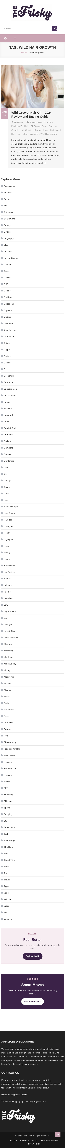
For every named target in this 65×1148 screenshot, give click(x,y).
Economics (9, 376)
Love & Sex (9, 631)
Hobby (7, 552)
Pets (6, 735)
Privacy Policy (34, 1144)
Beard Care (9, 218)
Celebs (7, 290)
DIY (5, 369)
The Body (8, 847)
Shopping (8, 794)
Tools (6, 866)
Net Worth (9, 709)
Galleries (8, 441)
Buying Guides (11, 258)
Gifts (6, 467)
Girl (5, 474)
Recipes (8, 762)
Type (6, 886)
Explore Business (32, 1001)
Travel (7, 879)
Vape (6, 893)
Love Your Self (11, 637)
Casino (7, 277)
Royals (7, 781)
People (7, 729)
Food (6, 421)
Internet (7, 592)
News (6, 716)
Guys (6, 493)
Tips (6, 853)
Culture (7, 356)
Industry (8, 585)
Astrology (8, 212)
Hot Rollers (9, 572)
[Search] (54, 28)
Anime (7, 199)
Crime (7, 343)
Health (7, 533)
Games (7, 454)
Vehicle (7, 899)
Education (8, 382)
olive (25, 134)
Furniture (8, 434)
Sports (7, 807)
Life (5, 618)
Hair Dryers (9, 513)
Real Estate (9, 755)
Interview (8, 598)
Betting (7, 232)
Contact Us (24, 1141)
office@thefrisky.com (17, 1095)
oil (19, 134)
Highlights (8, 539)
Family (7, 402)
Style (6, 821)
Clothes (7, 317)
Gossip (7, 480)
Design (7, 362)
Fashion (8, 408)
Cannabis (8, 264)
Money (7, 670)
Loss (45, 130)
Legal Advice (10, 611)
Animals (7, 192)
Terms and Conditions (49, 1141)
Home (7, 559)
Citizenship (9, 304)
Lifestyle (8, 624)
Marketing (8, 650)
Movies (7, 683)
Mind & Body (10, 664)
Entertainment (10, 389)
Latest (34, 1141)
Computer (8, 323)
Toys (6, 873)
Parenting (8, 722)
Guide (7, 487)
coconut (53, 126)
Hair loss (8, 520)
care (44, 126)
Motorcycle (9, 677)
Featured (8, 415)
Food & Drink (10, 428)
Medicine (8, 657)
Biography (9, 238)
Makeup (8, 644)
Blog (6, 245)
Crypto (7, 349)
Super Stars (9, 827)
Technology (9, 840)
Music (7, 696)
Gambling (8, 448)
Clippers (8, 310)
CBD (6, 284)
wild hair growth (49, 134)
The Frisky (19, 122)
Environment (10, 395)
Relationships (10, 768)
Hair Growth (26, 130)
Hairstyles (8, 526)
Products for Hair (19, 126)
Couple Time (10, 330)
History (7, 546)
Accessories (9, 186)
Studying (8, 814)
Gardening (9, 461)
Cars (6, 271)
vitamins (34, 134)
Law (6, 605)
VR (5, 912)
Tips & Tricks (10, 860)
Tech (6, 834)
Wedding (8, 919)
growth (14, 130)
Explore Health (32, 956)
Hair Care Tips (46, 122)
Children (8, 297)
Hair (6, 500)
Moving (7, 690)
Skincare (8, 801)
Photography (10, 742)
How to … (8, 578)
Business (8, 251)
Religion (8, 775)
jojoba (38, 130)
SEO (6, 788)
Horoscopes (9, 565)
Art (5, 205)
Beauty (7, 225)
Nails (6, 703)
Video (6, 906)
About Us (13, 1141)
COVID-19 (9, 336)
